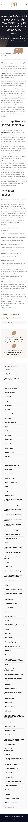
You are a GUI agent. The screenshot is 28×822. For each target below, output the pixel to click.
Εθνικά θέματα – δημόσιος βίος (13, 552)
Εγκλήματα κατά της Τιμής (11, 530)
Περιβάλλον (8, 684)
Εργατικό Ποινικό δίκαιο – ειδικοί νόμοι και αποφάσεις (13, 594)
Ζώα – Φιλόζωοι (9, 607)
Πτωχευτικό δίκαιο (10, 730)
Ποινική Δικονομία (9, 698)
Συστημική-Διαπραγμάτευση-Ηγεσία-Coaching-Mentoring (14, 759)
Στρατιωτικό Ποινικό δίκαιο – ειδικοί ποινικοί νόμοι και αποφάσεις (14, 739)
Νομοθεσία (8, 650)
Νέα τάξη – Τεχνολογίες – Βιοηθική (14, 642)
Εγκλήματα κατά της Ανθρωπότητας (14, 505)
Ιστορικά (7, 620)
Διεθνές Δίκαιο (9, 461)
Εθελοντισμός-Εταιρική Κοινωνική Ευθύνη (13, 547)
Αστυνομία (7, 409)
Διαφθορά (7, 456)
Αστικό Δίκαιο (8, 405)
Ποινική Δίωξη (8, 702)
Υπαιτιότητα (8, 790)
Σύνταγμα (7, 754)
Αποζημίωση (8, 396)
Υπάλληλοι (7, 794)
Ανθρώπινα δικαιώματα (11, 388)
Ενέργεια (7, 585)
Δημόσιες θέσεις (9, 444)
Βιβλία (6, 426)
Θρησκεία (7, 612)
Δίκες (6, 486)
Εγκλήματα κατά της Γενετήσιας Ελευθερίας (12, 510)
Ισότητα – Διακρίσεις (10, 616)
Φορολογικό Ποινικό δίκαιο (12, 798)
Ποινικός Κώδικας (9, 707)
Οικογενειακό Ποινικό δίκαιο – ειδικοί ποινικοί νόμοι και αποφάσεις (13, 659)
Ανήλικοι (7, 384)
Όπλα (6, 664)
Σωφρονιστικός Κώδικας (11, 768)
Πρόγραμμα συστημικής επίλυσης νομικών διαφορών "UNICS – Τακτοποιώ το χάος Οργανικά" (14, 716)
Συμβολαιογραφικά (10, 744)
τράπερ (7, 100)
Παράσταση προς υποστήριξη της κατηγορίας (13, 679)
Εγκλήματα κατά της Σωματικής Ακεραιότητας (12, 525)
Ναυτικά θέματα (9, 637)
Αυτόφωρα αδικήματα (10, 422)
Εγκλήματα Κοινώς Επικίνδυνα (12, 534)
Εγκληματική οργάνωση (11, 538)
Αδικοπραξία (8, 369)
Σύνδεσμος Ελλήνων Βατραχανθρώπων (9, 749)
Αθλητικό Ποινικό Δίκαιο (11, 374)
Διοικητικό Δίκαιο (9, 495)
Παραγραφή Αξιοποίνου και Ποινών (14, 674)
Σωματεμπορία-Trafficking (11, 764)
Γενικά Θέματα (8, 435)
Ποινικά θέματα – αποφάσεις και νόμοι (13, 693)
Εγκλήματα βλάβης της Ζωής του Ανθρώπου (13, 500)
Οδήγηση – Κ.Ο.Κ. (9, 655)
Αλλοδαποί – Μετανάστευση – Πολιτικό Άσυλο (12, 379)
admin (4, 55)
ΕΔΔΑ (6, 543)
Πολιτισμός (8, 711)
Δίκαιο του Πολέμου (10, 478)
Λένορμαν (3, 132)
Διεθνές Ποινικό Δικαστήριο (12, 465)
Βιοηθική (7, 431)
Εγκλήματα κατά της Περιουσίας (13, 514)
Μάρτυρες (7, 629)
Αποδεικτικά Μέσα (10, 392)
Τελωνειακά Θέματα (10, 773)
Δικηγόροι (7, 491)
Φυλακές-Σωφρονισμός (11, 803)
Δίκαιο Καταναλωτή (10, 474)
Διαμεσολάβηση (9, 448)
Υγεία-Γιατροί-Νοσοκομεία (11, 785)
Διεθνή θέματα (8, 469)
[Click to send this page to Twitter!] (6, 322)
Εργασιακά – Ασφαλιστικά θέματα (13, 589)
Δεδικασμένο (8, 439)
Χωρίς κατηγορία (9, 807)
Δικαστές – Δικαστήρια (11, 482)
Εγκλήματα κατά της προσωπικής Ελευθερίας (13, 519)
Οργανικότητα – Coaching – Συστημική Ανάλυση (11, 669)
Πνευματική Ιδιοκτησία (11, 688)
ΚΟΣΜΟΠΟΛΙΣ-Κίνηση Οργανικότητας (14, 625)
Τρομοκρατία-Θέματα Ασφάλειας (13, 781)
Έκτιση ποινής (8, 566)
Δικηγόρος (4, 314)
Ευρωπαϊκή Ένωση (9, 599)
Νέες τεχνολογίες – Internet (12, 646)
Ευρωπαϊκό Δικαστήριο (11, 603)
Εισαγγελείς (8, 562)
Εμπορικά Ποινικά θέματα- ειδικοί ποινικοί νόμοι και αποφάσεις (13, 576)
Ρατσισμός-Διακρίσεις (10, 735)
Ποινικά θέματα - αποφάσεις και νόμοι (13, 53)
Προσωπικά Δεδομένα (10, 726)
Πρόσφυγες (8, 722)
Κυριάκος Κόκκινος (15, 314)
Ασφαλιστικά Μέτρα (10, 414)
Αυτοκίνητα (8, 418)
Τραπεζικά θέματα (9, 777)
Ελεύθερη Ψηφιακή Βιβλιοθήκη (13, 571)
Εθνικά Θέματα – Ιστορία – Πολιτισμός (11, 557)
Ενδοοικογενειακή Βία (10, 581)
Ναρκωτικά (8, 633)
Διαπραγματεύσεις (9, 452)
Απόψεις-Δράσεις (9, 401)
